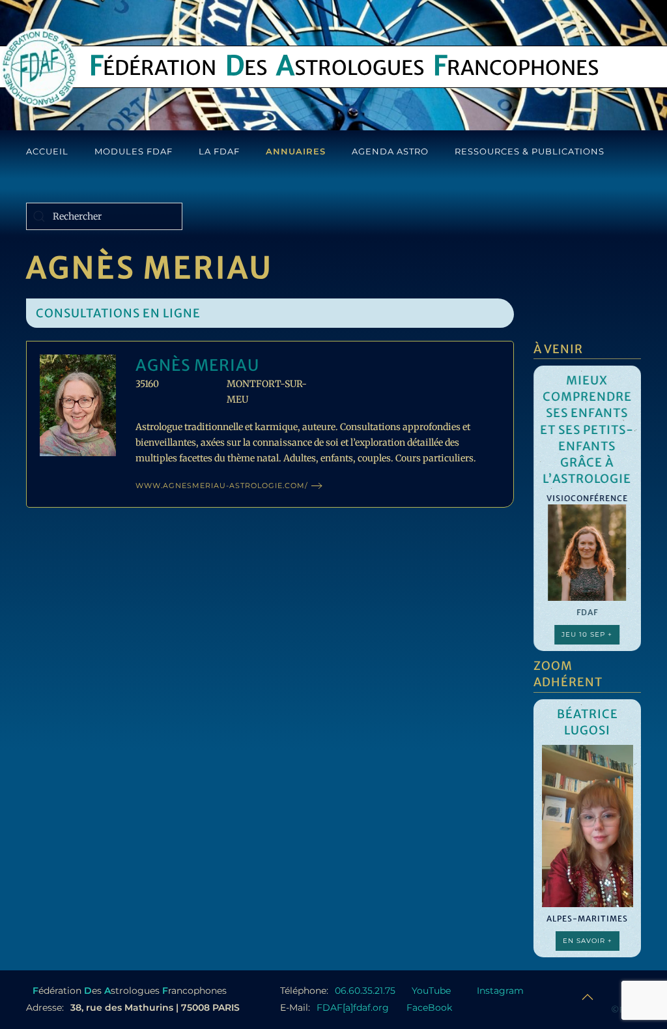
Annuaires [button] (296, 151)
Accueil (47, 151)
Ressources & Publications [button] (529, 151)
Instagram (500, 990)
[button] (587, 997)
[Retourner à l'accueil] (39, 68)
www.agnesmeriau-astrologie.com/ (221, 485)
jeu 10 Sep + (587, 634)
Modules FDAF (133, 151)
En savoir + (587, 940)
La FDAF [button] (219, 151)
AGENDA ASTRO (390, 151)
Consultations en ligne (118, 313)
